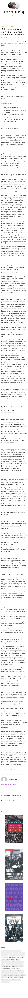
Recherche (23, 975)
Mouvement (4, 973)
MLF (14, 970)
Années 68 (15, 953)
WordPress (9, 995)
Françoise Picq (14, 12)
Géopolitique (9, 964)
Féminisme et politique (18, 961)
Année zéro (21, 953)
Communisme (5, 957)
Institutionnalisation (6, 966)
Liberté (15, 769)
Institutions (14, 966)
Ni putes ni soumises (13, 973)
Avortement (11, 955)
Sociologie (10, 977)
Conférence (4, 26)
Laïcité (13, 968)
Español (13, 959)
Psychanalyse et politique (7, 975)
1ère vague (11, 950)
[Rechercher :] (25, 21)
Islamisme (21, 966)
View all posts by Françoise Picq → (9, 784)
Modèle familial (20, 970)
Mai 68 (10, 970)
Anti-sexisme (5, 955)
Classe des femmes (20, 955)
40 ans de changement (7, 953)
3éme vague (17, 950)
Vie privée (18, 979)
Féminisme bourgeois (6, 961)
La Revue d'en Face (6, 968)
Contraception (12, 957)
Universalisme (21, 769)
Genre (3, 964)
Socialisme (4, 977)
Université (12, 979)
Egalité (6, 769)
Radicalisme (16, 975)
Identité (11, 26)
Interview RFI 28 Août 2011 (8, 801)
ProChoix (21, 973)
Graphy (17, 995)
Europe (18, 959)
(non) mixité (4, 950)
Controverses (20, 957)
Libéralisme (4, 970)
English (8, 959)
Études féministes (6, 981)
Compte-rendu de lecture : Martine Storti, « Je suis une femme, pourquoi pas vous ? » (13, 794)
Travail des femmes (18, 977)
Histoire (15, 964)
